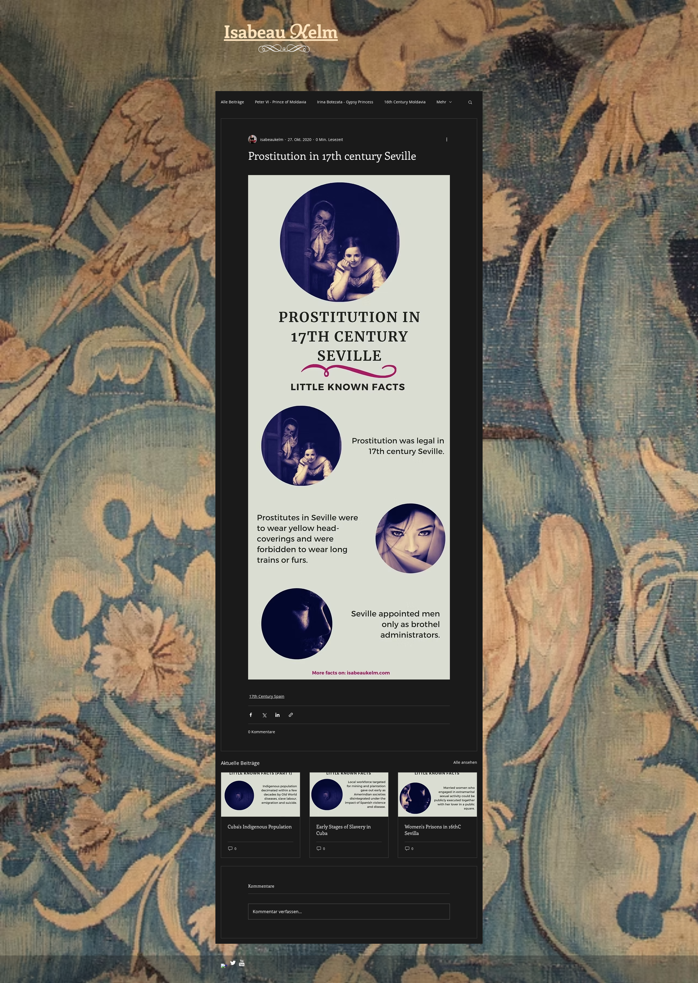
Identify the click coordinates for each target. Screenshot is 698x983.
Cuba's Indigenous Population (260, 826)
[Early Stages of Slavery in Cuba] (349, 794)
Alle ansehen (465, 762)
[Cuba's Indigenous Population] (260, 794)
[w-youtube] (241, 963)
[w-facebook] (224, 967)
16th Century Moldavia (405, 101)
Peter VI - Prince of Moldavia (280, 101)
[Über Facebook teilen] (250, 714)
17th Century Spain (266, 696)
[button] (470, 102)
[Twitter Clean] (233, 963)
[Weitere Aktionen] (446, 139)
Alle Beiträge (232, 101)
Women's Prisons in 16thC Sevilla (433, 829)
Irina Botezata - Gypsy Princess (345, 101)
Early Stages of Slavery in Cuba (343, 829)
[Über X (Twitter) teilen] (264, 714)
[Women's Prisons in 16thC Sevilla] (437, 794)
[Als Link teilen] (290, 714)
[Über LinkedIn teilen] (277, 714)
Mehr (441, 101)
